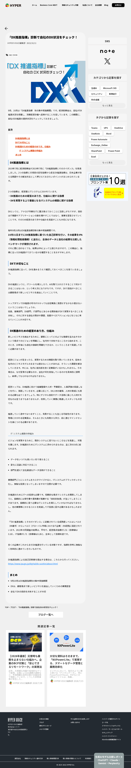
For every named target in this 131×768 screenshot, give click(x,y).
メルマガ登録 (43, 729)
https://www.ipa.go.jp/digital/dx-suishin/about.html (33, 563)
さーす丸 (105, 722)
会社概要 (98, 5)
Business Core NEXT (48, 5)
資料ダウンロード (45, 726)
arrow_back (6, 28)
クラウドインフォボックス (111, 726)
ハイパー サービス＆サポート (112, 729)
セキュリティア (107, 733)
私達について (87, 5)
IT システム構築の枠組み (30, 150)
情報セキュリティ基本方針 (34, 758)
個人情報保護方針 (53, 758)
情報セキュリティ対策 (70, 5)
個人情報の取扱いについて (72, 758)
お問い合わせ (75, 722)
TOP (7, 607)
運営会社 (18, 758)
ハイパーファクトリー (109, 736)
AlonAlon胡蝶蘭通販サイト (111, 739)
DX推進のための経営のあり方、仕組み (33, 146)
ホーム (34, 5)
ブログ (13, 607)
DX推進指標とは (22, 138)
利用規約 (88, 758)
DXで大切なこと (22, 142)
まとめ (18, 154)
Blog (106, 5)
